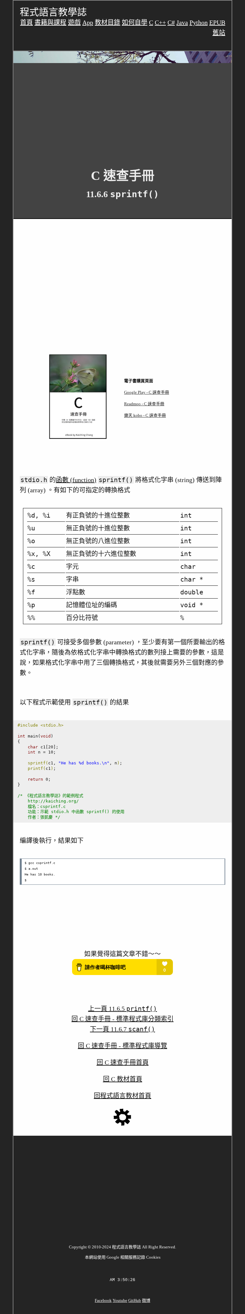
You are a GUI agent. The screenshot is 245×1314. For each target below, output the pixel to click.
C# (171, 22)
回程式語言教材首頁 (122, 1095)
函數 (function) (76, 479)
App (87, 22)
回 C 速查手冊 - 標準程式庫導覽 (122, 1045)
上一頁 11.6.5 (122, 1008)
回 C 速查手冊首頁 (123, 1062)
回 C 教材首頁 (122, 1079)
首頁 (26, 22)
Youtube (120, 1300)
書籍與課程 (50, 22)
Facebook (103, 1300)
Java (182, 22)
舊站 (218, 32)
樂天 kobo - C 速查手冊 (145, 415)
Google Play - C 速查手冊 (146, 392)
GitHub (134, 1300)
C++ (160, 22)
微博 (146, 1300)
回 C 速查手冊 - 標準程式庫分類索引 (122, 1018)
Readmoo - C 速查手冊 (144, 403)
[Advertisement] (122, 111)
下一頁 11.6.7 (122, 1029)
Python (198, 22)
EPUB (217, 22)
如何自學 (134, 22)
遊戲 (74, 22)
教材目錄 (107, 22)
